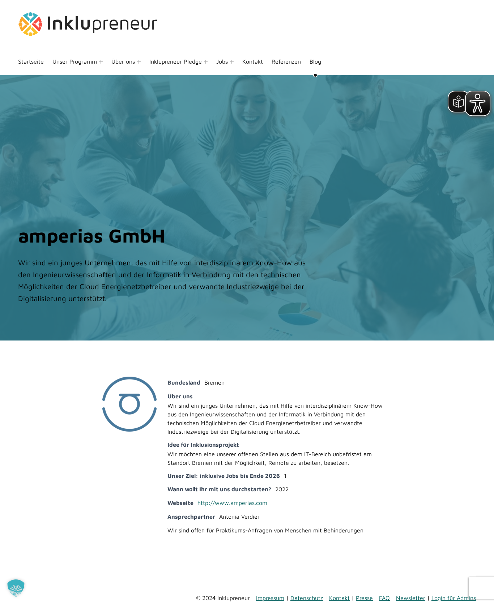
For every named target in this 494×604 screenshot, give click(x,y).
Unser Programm (74, 61)
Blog (315, 61)
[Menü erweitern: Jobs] (232, 62)
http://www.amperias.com (232, 503)
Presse (364, 598)
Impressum (270, 598)
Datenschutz (306, 598)
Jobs (222, 61)
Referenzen (286, 61)
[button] (16, 588)
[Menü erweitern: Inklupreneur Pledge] (206, 62)
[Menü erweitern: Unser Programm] (101, 62)
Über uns (123, 61)
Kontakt (252, 61)
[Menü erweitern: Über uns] (139, 62)
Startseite (31, 61)
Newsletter (410, 598)
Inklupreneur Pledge (175, 61)
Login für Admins (453, 598)
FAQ (384, 598)
